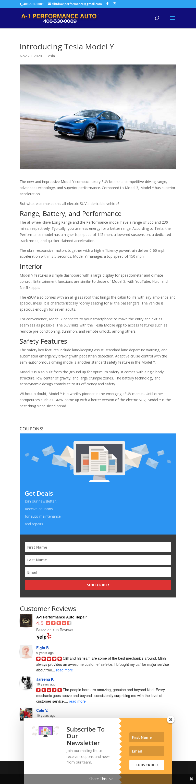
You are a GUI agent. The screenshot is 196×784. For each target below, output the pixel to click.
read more (64, 669)
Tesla (50, 55)
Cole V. (42, 710)
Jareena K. (45, 679)
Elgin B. (43, 647)
